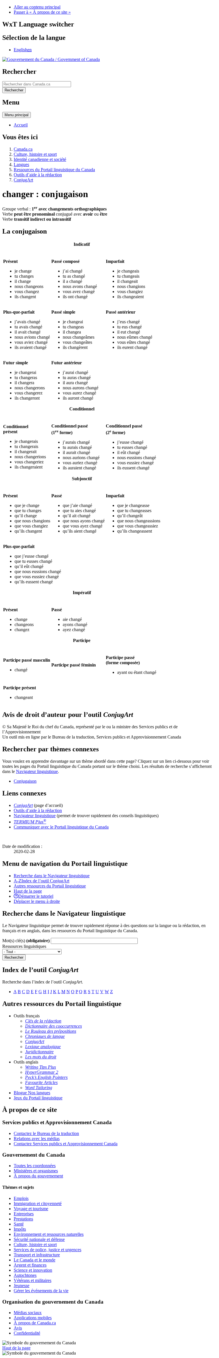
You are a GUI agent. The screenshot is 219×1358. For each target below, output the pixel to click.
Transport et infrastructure (37, 1254)
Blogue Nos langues (32, 1092)
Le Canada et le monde (34, 1259)
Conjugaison (25, 781)
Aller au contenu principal (37, 7)
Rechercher (14, 957)
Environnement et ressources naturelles (49, 1234)
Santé (19, 1224)
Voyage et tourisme (31, 1208)
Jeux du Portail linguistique (38, 1097)
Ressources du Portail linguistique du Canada (54, 169)
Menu (17, 115)
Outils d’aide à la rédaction (38, 174)
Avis (18, 1328)
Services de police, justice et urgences (47, 1249)
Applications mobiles (33, 1317)
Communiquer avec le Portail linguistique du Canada (61, 827)
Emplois (21, 1198)
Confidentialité (27, 1333)
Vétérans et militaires (32, 1280)
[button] (52, 875)
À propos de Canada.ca (35, 1322)
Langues (21, 164)
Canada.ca (23, 149)
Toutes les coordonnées (35, 1165)
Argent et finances (30, 1265)
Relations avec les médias (37, 1138)
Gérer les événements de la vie (41, 1290)
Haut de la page (16, 1347)
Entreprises (24, 1213)
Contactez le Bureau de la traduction (46, 1133)
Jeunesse (21, 1285)
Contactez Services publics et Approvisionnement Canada (65, 1143)
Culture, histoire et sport (35, 154)
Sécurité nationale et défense (39, 1239)
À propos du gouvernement (38, 1175)
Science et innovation (33, 1270)
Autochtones (25, 1275)
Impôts (20, 1229)
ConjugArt (23, 179)
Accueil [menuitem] (21, 124)
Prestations (23, 1218)
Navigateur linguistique (37, 771)
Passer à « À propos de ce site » (42, 12)
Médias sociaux (28, 1312)
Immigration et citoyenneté (38, 1203)
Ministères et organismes (36, 1170)
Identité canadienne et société (40, 159)
